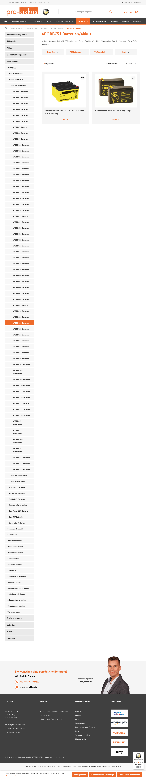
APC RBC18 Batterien (21, 174)
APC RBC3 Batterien (20, 103)
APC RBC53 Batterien (21, 335)
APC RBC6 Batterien (20, 121)
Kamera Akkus (13, 558)
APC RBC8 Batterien (20, 133)
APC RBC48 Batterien (21, 311)
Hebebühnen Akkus (15, 546)
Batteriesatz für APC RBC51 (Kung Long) (113, 110)
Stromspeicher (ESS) (15, 529)
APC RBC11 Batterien (21, 145)
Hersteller (11, 638)
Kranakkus (12, 570)
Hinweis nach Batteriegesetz (51, 719)
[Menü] (142, 753)
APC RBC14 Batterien (21, 163)
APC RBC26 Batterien (21, 210)
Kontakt (78, 715)
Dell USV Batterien (16, 517)
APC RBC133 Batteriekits (17, 432)
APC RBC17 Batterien (21, 169)
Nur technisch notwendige (102, 774)
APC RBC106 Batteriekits (17, 372)
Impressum (79, 711)
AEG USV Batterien (16, 74)
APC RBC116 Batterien (21, 397)
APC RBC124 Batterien (21, 415)
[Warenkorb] (136, 11)
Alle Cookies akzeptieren (129, 774)
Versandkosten (66, 766)
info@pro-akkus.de (19, 2)
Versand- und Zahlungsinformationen (54, 711)
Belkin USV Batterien (17, 499)
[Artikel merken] (82, 78)
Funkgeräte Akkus (15, 564)
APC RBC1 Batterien (20, 91)
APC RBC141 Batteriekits (17, 450)
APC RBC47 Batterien (21, 305)
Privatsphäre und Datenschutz (86, 727)
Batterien (11, 625)
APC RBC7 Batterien (20, 127)
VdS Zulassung (76, 52)
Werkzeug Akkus (14, 612)
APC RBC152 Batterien (21, 457)
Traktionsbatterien (15, 541)
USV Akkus (12, 68)
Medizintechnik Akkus (16, 594)
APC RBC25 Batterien (21, 204)
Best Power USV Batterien (19, 511)
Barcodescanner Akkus (16, 606)
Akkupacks (11, 41)
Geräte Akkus (12, 61)
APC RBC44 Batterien (21, 287)
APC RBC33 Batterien (21, 246)
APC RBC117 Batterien (21, 403)
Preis (124, 52)
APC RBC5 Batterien (20, 115)
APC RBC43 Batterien (21, 281)
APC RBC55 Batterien (21, 347)
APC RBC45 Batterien (21, 293)
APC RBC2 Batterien (20, 97)
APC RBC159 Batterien (21, 469)
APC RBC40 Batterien (21, 275)
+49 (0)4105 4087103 (42, 2)
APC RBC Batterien (18, 85)
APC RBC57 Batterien (21, 352)
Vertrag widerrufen (82, 735)
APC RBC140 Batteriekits (17, 441)
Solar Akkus (12, 535)
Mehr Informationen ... (13, 776)
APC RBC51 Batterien (21, 323)
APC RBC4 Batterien (20, 109)
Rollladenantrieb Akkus (17, 576)
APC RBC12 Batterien (21, 151)
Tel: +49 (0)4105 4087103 (15, 724)
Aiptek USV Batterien (17, 493)
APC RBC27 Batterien (21, 216)
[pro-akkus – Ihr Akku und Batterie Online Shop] (22, 11)
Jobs (77, 731)
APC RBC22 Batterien (21, 186)
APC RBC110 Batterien (21, 385)
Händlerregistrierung (48, 715)
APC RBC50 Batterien (21, 317)
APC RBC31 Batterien (21, 234)
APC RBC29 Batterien (21, 222)
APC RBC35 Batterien (21, 258)
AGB (76, 719)
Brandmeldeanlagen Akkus (18, 588)
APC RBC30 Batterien (21, 228)
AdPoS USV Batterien (17, 487)
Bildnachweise (81, 739)
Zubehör (10, 631)
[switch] (138, 767)
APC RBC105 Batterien (21, 364)
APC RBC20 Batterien (21, 180)
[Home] (5, 21)
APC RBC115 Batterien (21, 391)
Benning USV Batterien (18, 505)
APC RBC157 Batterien (21, 463)
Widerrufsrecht (81, 723)
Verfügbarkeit (100, 52)
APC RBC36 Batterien (21, 263)
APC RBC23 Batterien (21, 192)
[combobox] (83, 11)
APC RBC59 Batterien (21, 358)
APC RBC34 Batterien (21, 252)
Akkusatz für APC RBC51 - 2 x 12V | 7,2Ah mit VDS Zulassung (64, 112)
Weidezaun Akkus (14, 582)
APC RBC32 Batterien (21, 240)
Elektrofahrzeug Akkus (17, 54)
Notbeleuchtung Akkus (17, 34)
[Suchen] (110, 11)
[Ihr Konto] (125, 11)
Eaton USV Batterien (17, 523)
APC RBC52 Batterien (21, 329)
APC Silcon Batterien (19, 475)
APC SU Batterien (18, 481)
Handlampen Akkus (15, 552)
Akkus (9, 48)
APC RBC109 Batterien (21, 379)
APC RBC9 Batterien (20, 139)
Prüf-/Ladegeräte (14, 618)
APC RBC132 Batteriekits (17, 422)
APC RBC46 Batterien (21, 299)
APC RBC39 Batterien (21, 269)
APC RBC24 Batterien (21, 198)
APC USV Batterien (16, 80)
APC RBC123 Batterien (21, 409)
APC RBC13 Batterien (21, 157)
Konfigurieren (80, 774)
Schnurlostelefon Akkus (17, 600)
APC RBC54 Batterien (21, 341)
